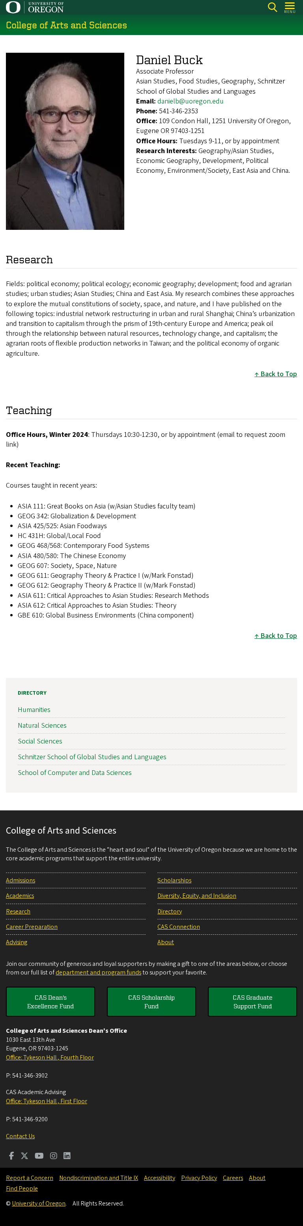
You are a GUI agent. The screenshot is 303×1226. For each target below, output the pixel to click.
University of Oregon (38, 1203)
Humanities (34, 710)
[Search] (272, 7)
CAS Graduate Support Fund (253, 1002)
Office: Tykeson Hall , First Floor (46, 1101)
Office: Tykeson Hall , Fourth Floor (50, 1057)
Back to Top (278, 374)
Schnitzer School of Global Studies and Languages (92, 757)
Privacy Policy (199, 1178)
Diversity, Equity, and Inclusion (196, 895)
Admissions (20, 880)
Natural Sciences (42, 725)
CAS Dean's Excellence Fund (50, 1002)
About (165, 942)
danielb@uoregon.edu (190, 101)
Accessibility (159, 1178)
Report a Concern (29, 1178)
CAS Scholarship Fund (151, 1002)
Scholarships (174, 880)
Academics (20, 895)
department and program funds (98, 972)
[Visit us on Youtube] (39, 1156)
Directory (32, 693)
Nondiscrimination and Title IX (98, 1178)
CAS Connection (178, 927)
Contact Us (20, 1136)
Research (18, 911)
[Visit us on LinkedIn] (67, 1156)
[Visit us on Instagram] (53, 1156)
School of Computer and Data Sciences (75, 773)
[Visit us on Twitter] (24, 1156)
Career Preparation (32, 927)
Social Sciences (40, 741)
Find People (22, 1188)
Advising (16, 942)
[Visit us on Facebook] (11, 1156)
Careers (233, 1178)
